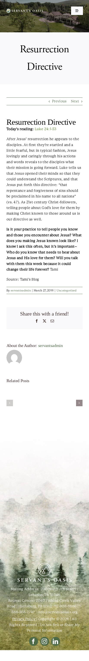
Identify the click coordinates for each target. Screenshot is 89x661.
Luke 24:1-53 (45, 129)
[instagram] (44, 641)
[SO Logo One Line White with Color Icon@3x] (24, 10)
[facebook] (33, 641)
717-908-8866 (65, 606)
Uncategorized (67, 290)
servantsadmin (21, 290)
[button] (9, 403)
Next (75, 101)
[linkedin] (55, 641)
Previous (59, 101)
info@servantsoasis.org (58, 612)
